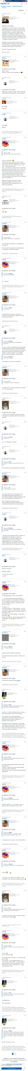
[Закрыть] (23, 1064)
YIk (3, 78)
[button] (26, 4)
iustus (3, 399)
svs (3, 15)
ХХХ (3, 197)
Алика (3, 555)
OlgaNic (4, 139)
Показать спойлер (6, 571)
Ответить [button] (21, 10)
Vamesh (4, 58)
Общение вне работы (17, 6)
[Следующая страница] (15, 1054)
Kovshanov (5, 632)
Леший (4, 114)
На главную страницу (6, 6)
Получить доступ (12, 1068)
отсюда (18, 680)
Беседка (4, 7)
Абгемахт (4, 223)
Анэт (3, 690)
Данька (4, 99)
